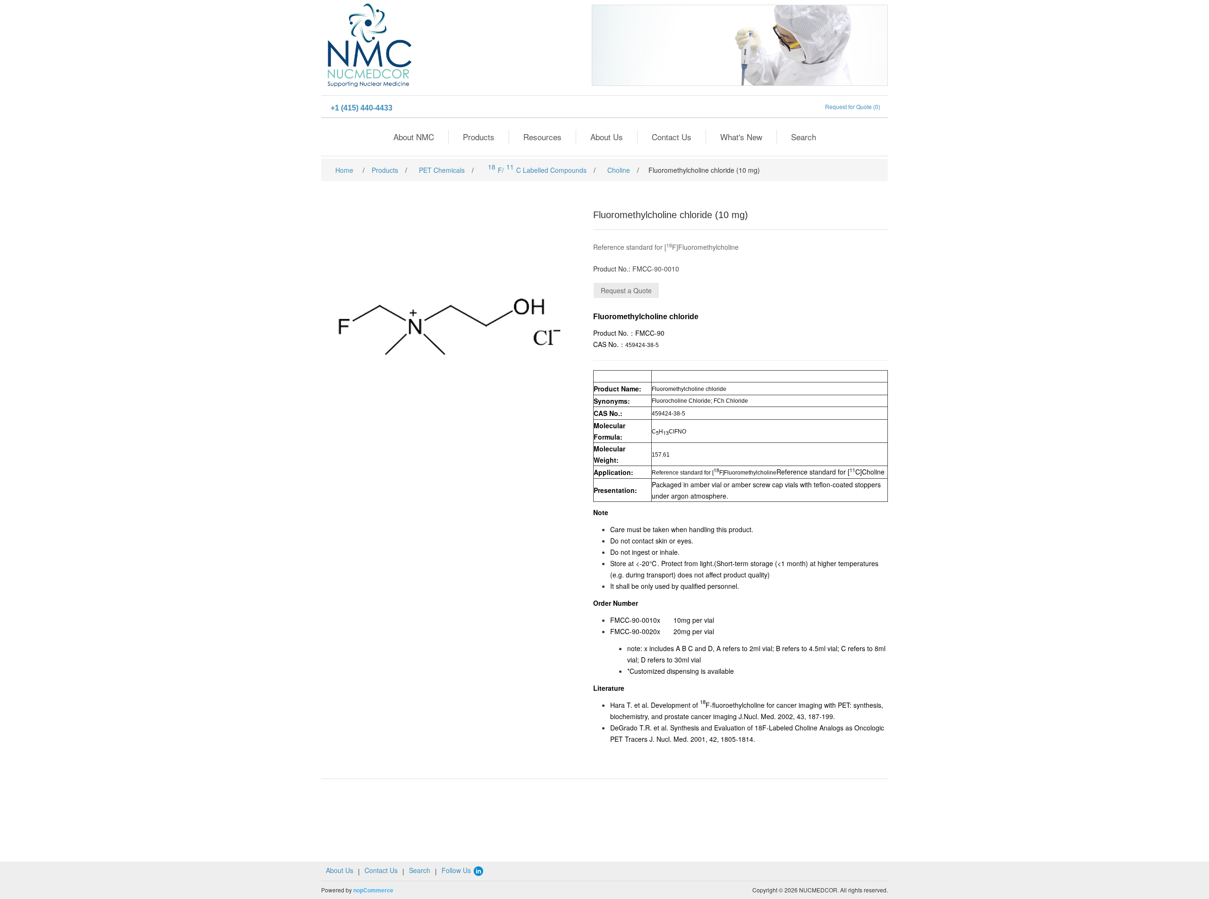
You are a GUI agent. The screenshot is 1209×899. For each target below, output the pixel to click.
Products (478, 137)
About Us (606, 137)
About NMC (413, 137)
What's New (741, 137)
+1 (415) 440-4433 (361, 108)
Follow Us (457, 870)
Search (803, 137)
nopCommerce (373, 890)
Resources (542, 137)
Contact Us (671, 137)
